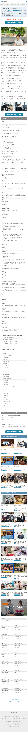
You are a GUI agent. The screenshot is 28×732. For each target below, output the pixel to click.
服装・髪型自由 (18, 638)
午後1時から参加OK (5, 679)
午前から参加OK (18, 670)
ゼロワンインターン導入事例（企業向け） (14, 724)
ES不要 (16, 652)
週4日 (16, 654)
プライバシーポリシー (18, 718)
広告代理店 (17, 677)
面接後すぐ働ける (18, 645)
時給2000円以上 (18, 668)
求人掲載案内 (8, 721)
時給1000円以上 (5, 629)
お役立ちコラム (4, 718)
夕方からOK (4, 636)
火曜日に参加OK (5, 688)
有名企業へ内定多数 (5, 650)
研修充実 (16, 650)
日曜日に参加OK (5, 695)
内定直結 (3, 652)
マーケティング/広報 (16, 10)
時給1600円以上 (5, 663)
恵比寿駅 (16, 665)
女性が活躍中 (4, 643)
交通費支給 (4, 632)
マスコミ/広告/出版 (5, 10)
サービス (10, 10)
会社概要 (14, 719)
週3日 (3, 654)
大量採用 (3, 647)
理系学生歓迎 (4, 641)
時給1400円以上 (5, 661)
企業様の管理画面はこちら (14, 726)
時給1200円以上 (18, 629)
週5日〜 (3, 656)
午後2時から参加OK (18, 679)
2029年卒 (3, 674)
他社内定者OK (17, 647)
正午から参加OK (5, 677)
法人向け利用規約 (15, 721)
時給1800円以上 (5, 665)
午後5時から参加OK (18, 683)
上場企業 (16, 625)
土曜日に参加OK (18, 692)
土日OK (16, 634)
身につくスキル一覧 (7, 716)
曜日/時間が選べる (5, 634)
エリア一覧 (22, 716)
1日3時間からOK (18, 636)
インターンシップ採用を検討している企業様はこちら (14, 723)
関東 (16, 672)
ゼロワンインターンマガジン (14, 728)
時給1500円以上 (18, 661)
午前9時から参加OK (18, 674)
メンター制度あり (5, 645)
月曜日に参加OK (18, 686)
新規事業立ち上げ (18, 627)
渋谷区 (25, 10)
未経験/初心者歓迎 (5, 638)
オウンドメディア (18, 656)
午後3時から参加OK (5, 681)
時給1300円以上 (18, 659)
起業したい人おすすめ (19, 643)
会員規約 (24, 718)
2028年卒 (16, 681)
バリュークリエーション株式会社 (14, 415)
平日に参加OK (4, 692)
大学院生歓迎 (17, 641)
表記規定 (20, 721)
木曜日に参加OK (5, 690)
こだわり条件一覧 (15, 716)
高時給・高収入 (5, 670)
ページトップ (26, 709)
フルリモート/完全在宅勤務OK (7, 11)
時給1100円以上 (5, 659)
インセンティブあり (18, 632)
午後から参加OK (5, 672)
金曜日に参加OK (18, 690)
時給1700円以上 (18, 663)
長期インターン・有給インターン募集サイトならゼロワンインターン (12, 4)
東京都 (21, 10)
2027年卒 (3, 686)
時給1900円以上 (5, 668)
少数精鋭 (3, 627)
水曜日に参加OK (18, 688)
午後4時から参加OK (5, 683)
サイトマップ (10, 718)
